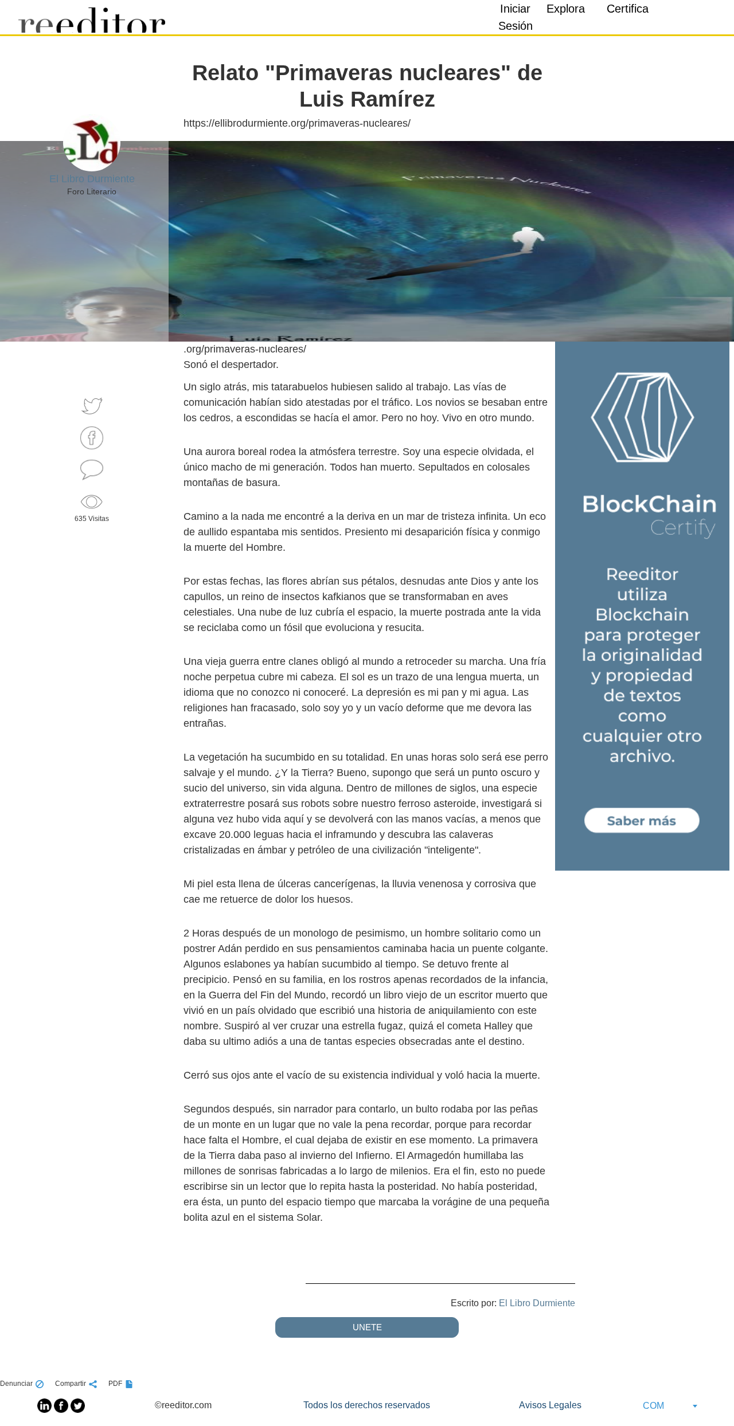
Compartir (70, 1384)
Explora (565, 8)
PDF (115, 1384)
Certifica (628, 8)
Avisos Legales (550, 1405)
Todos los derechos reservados (366, 1405)
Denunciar (16, 1384)
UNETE (367, 1327)
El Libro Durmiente (537, 1303)
